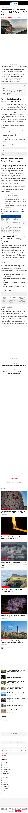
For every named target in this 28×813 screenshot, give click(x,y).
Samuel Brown (6, 786)
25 (10, 750)
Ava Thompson (6, 765)
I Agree (18, 811)
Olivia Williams (6, 784)
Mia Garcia (5, 780)
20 (17, 747)
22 (25, 747)
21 (21, 747)
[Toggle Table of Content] (24, 85)
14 (21, 745)
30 (2, 753)
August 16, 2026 (4, 540)
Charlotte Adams (6, 769)
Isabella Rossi (6, 773)
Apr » (5, 755)
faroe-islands (7, 326)
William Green (6, 792)
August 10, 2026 (4, 618)
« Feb (2, 755)
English (5, 648)
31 (6, 753)
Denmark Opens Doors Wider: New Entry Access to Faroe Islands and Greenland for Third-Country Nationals (14, 564)
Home (2, 7)
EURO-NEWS (5, 777)
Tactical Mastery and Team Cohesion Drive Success (14, 90)
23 (2, 750)
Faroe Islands (6, 7)
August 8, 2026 (4, 644)
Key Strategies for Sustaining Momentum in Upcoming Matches (12, 92)
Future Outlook (6, 94)
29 (25, 750)
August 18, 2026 (4, 514)
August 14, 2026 (4, 567)
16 (2, 747)
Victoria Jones (6, 790)
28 (21, 750)
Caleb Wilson (5, 767)
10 (6, 745)
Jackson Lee (5, 775)
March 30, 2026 (17, 17)
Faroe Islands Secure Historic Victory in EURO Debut (13, 88)
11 (10, 745)
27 (17, 750)
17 (6, 747)
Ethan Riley (10, 17)
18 (10, 747)
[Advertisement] (14, 49)
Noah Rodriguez (6, 782)
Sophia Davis (5, 788)
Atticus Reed (5, 762)
